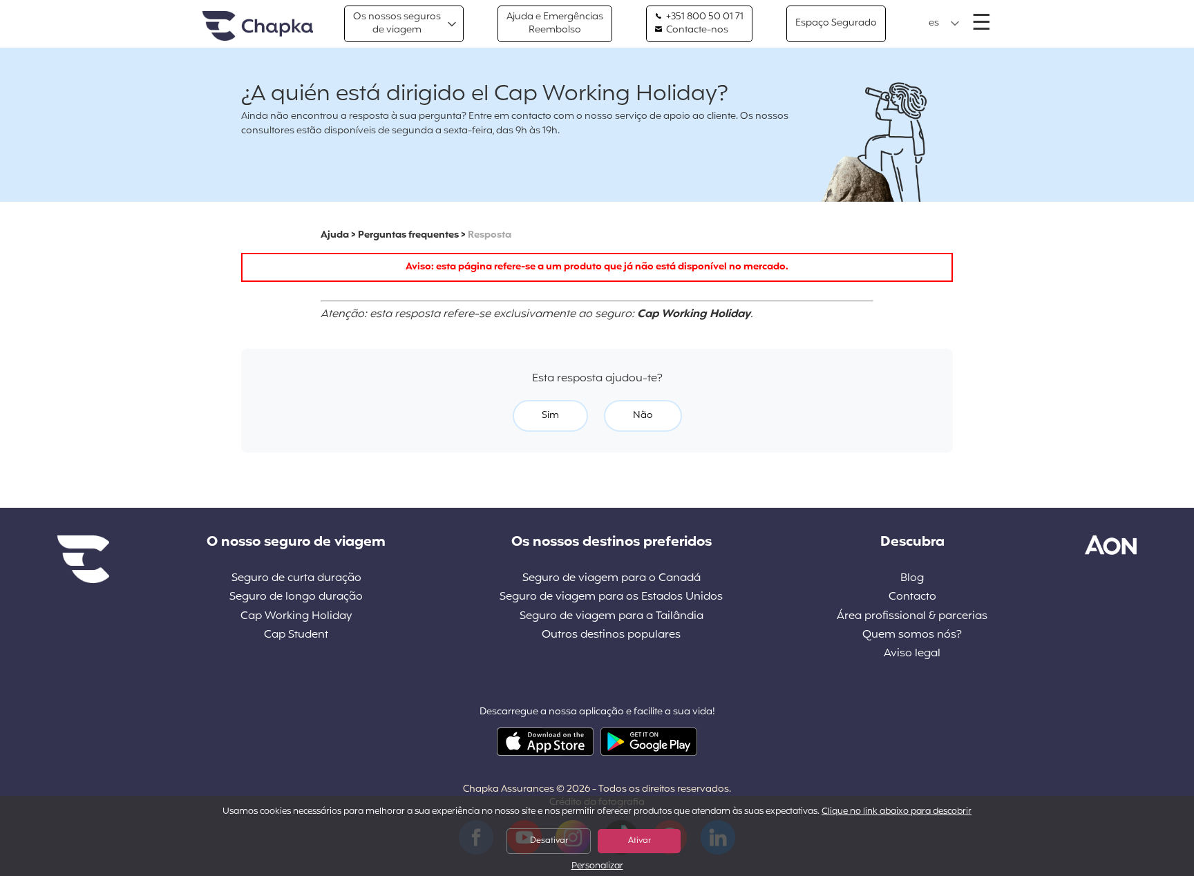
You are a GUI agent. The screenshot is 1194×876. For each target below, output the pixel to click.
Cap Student (296, 635)
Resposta (489, 235)
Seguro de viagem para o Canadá (611, 578)
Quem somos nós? (912, 635)
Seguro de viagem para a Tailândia (611, 616)
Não (643, 415)
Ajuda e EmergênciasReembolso (554, 23)
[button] (944, 23)
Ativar (639, 841)
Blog (912, 578)
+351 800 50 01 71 (703, 17)
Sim (550, 415)
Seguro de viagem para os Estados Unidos (611, 597)
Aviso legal (912, 654)
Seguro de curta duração (296, 578)
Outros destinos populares (611, 635)
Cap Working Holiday (296, 616)
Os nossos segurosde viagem (397, 23)
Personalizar (597, 867)
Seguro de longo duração (296, 597)
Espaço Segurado (836, 23)
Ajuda (335, 235)
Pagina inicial (257, 26)
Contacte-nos (696, 30)
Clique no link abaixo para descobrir (897, 812)
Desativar (549, 841)
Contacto (912, 597)
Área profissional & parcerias (912, 616)
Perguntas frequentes (408, 235)
